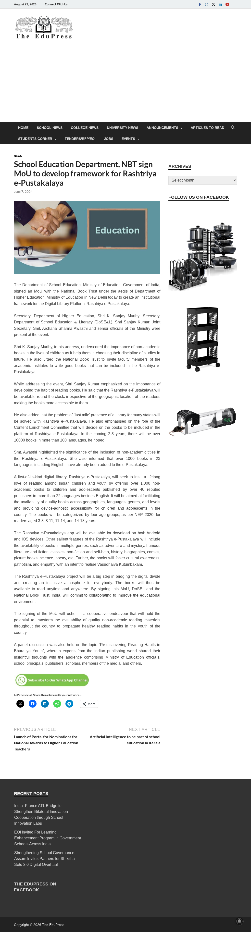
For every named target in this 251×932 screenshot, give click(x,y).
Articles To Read (207, 128)
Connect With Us (56, 4)
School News (50, 128)
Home (23, 128)
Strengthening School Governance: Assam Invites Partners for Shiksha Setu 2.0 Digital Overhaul (44, 859)
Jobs (108, 139)
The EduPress (53, 925)
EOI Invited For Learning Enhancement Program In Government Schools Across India (47, 838)
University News (122, 128)
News (18, 155)
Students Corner (35, 139)
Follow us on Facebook (198, 197)
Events (128, 139)
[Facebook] (200, 4)
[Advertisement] (125, 85)
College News (85, 128)
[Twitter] (213, 4)
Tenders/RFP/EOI (80, 139)
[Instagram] (207, 4)
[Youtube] (227, 4)
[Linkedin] (220, 4)
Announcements (162, 128)
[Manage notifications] (239, 921)
